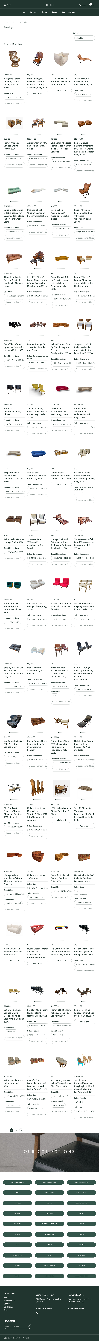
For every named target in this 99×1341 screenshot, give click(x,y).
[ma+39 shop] (49, 5)
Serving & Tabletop (49, 1265)
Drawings (17, 1213)
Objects (81, 1234)
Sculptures (81, 1255)
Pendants (81, 1244)
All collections (9, 1300)
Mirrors (17, 1234)
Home (6, 1297)
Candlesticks (49, 1192)
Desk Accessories (81, 1203)
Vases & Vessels (49, 1276)
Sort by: (76, 33)
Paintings (49, 1244)
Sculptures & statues (49, 1182)
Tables (17, 1276)
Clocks (49, 1203)
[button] (7, 5)
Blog (6, 1310)
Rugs (49, 1255)
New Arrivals (49, 1234)
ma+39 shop (24, 1337)
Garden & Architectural (49, 1224)
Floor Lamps (49, 1213)
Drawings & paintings (17, 1182)
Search (7, 1303)
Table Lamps (81, 1265)
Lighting (81, 1224)
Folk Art (81, 1213)
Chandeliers (17, 1203)
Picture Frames (17, 1255)
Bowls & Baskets (81, 1192)
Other (17, 1244)
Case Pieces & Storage (81, 1182)
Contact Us (8, 1306)
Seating (17, 1265)
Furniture (17, 1224)
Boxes (17, 1192)
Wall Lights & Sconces (81, 1276)
